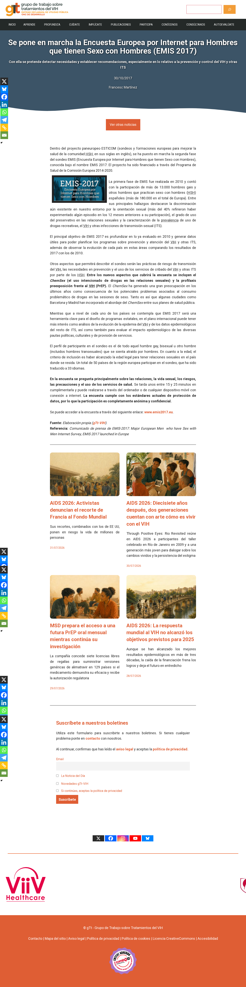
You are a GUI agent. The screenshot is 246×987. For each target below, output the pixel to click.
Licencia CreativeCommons (174, 938)
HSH (89, 154)
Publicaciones (121, 24)
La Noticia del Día (72, 776)
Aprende (29, 24)
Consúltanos (195, 24)
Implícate (95, 24)
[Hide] (1, 142)
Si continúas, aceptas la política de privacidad (91, 791)
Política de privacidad (103, 938)
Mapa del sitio (55, 938)
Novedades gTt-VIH (74, 784)
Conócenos (170, 24)
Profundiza (52, 24)
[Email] (4, 135)
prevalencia (170, 220)
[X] (4, 81)
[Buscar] (230, 9)
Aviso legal (76, 938)
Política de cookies (136, 938)
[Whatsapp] (4, 112)
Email (60, 759)
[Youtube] (135, 838)
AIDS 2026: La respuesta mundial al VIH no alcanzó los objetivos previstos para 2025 (160, 632)
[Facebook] (4, 97)
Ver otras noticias (123, 125)
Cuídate (74, 24)
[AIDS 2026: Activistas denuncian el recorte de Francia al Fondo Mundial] (85, 493)
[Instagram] (123, 838)
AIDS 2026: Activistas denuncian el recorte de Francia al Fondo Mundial (78, 510)
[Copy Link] (4, 127)
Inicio (12, 24)
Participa (146, 24)
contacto (93, 738)
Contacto (35, 938)
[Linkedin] (4, 104)
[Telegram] (4, 120)
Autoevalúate (224, 24)
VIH (86, 226)
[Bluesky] (4, 89)
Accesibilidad (208, 938)
